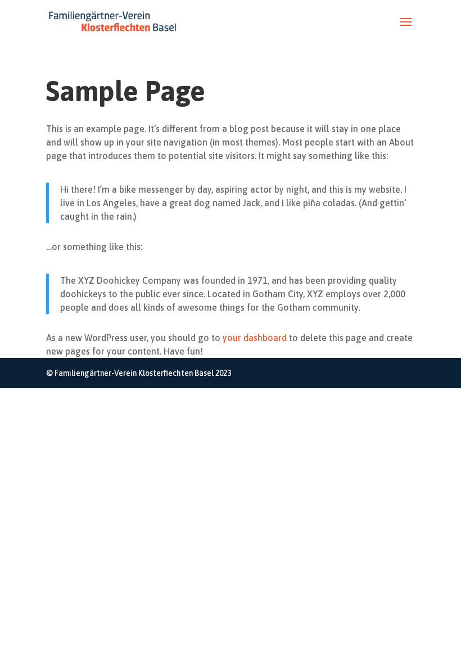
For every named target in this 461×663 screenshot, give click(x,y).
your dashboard (255, 338)
